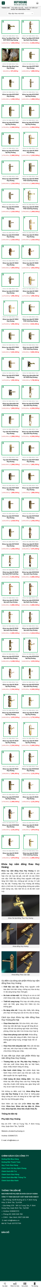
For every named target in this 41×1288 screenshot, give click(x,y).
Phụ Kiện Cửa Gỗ (17, 8)
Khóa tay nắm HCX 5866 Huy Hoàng (10, 348)
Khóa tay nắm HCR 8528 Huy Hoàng (10, 826)
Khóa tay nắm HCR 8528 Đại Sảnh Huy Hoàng (30, 601)
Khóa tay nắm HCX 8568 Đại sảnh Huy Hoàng (30, 404)
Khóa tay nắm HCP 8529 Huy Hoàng (10, 545)
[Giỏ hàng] (38, 3)
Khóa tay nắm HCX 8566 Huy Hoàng (10, 207)
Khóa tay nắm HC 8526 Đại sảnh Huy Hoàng (10, 601)
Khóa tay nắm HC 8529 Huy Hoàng (10, 854)
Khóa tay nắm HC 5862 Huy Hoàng (10, 320)
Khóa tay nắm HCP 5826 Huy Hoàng (30, 460)
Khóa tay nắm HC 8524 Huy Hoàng (10, 770)
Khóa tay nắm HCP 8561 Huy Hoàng (10, 95)
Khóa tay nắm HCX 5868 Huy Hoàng (10, 376)
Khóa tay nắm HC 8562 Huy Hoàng (30, 236)
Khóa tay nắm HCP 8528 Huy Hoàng (30, 517)
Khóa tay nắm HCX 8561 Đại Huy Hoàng (30, 95)
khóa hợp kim (11, 1109)
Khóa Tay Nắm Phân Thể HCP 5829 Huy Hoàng (10, 39)
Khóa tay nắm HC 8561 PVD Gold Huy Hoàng (30, 854)
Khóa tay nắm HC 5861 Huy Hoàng (30, 292)
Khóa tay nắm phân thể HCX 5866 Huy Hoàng (11, 404)
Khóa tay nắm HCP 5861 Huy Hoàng (30, 67)
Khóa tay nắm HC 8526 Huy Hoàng (30, 798)
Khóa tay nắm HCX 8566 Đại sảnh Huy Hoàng (30, 432)
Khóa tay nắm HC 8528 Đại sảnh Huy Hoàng (10, 629)
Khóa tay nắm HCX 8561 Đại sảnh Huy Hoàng (30, 629)
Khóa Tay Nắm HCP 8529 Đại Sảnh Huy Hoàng (30, 39)
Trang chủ (5, 8)
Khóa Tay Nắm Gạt (31, 8)
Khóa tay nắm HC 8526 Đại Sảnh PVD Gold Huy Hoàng (10, 574)
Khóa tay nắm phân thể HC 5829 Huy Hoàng (31, 376)
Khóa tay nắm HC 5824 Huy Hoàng (10, 264)
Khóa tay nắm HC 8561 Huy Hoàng (30, 151)
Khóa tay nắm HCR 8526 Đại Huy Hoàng (30, 657)
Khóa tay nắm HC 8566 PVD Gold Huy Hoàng (30, 179)
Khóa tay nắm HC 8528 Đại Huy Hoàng (30, 713)
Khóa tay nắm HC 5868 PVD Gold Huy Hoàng (30, 348)
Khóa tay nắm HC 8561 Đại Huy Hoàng (30, 741)
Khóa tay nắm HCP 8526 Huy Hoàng (10, 517)
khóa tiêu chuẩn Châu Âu (27, 1109)
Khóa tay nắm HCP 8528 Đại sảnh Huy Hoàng (10, 657)
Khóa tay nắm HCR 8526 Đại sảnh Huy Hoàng (30, 573)
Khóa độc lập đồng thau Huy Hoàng (10, 67)
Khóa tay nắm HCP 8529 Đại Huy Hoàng (30, 123)
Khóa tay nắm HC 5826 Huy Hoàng (30, 264)
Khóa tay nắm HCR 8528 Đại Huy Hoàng (10, 713)
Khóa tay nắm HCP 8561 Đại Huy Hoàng (10, 123)
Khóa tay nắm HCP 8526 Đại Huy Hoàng (10, 151)
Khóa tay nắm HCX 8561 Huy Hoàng (10, 179)
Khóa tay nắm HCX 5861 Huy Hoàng (10, 292)
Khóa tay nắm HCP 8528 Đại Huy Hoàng (10, 798)
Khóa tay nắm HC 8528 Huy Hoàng (30, 826)
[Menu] (3, 3)
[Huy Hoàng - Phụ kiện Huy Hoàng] (20, 3)
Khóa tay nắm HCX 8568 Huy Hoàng (10, 236)
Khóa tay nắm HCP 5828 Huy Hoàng (10, 488)
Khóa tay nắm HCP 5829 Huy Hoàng (30, 488)
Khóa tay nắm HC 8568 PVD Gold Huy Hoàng (30, 207)
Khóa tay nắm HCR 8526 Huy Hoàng (30, 770)
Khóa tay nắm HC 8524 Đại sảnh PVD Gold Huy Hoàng (30, 545)
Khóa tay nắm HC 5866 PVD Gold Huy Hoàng (30, 320)
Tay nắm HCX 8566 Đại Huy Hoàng (10, 432)
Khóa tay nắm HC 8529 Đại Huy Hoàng (10, 741)
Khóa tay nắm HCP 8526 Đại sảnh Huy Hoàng (30, 685)
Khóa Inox (10, 1106)
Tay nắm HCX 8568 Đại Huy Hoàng (10, 460)
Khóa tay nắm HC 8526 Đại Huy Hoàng (10, 685)
